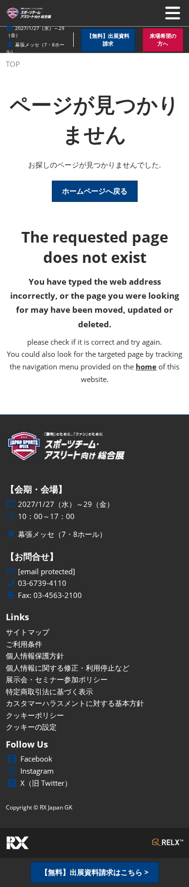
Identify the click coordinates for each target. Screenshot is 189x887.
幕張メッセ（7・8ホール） (62, 534)
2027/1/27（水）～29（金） (66, 504)
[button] (108, 40)
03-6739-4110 (42, 583)
